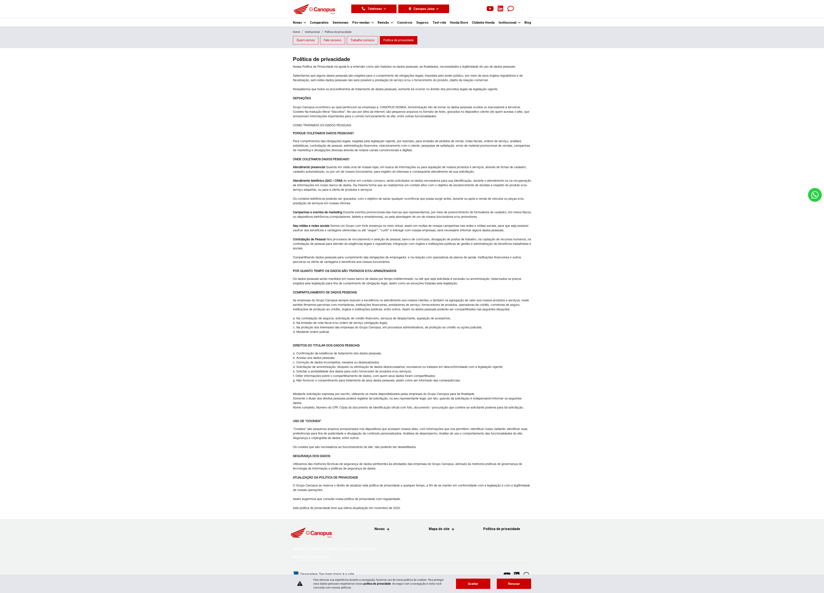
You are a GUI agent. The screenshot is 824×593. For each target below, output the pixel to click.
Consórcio (404, 22)
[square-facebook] (469, 9)
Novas (379, 529)
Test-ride (439, 22)
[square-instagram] (480, 9)
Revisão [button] (384, 22)
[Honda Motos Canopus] (314, 9)
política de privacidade (377, 583)
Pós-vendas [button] (361, 22)
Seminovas (340, 22)
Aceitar (473, 583)
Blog (527, 22)
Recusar (514, 583)
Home (296, 32)
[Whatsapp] (511, 9)
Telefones (375, 9)
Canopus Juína (424, 9)
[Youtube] (490, 9)
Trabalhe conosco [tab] (362, 40)
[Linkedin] (500, 9)
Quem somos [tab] (306, 40)
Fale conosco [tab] (332, 40)
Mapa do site (439, 529)
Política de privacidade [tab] (398, 40)
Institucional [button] (508, 22)
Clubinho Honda (483, 22)
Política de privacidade (501, 529)
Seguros (422, 22)
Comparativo (319, 22)
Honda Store (459, 22)
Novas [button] (298, 22)
